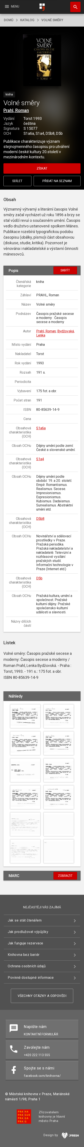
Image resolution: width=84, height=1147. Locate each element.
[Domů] (42, 7)
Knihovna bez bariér (24, 955)
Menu (11, 6)
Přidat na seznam (57, 181)
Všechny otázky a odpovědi (42, 996)
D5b (39, 578)
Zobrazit (65, 875)
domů (8, 20)
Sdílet (17, 181)
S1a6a (41, 428)
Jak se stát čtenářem (25, 920)
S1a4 (40, 459)
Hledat (73, 7)
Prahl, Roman (16, 110)
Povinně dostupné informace (31, 978)
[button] (42, 61)
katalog (27, 20)
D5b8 (40, 519)
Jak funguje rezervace (25, 943)
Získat (42, 168)
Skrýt (65, 270)
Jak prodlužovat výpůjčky (28, 932)
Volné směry (52, 20)
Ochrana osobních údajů (27, 966)
